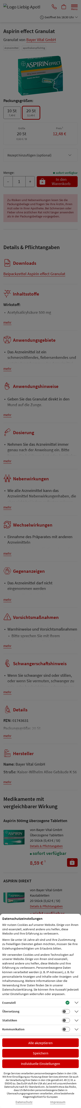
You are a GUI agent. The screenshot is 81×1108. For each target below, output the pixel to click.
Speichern (40, 1053)
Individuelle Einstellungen (40, 1063)
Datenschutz (24, 1102)
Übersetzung (10, 1011)
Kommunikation (13, 1029)
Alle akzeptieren (40, 1043)
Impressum (57, 1102)
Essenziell (9, 1003)
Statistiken (9, 1020)
